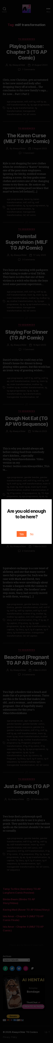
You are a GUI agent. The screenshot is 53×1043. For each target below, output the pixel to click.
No (31, 534)
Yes (22, 534)
